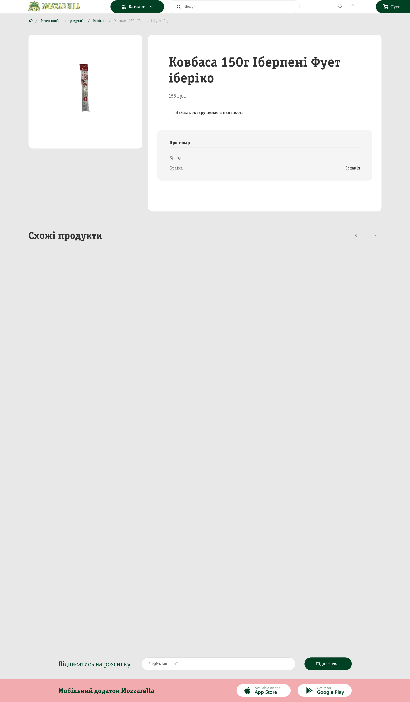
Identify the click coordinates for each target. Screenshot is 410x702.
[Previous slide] (356, 235)
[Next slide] (375, 235)
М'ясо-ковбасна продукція (63, 20)
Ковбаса (100, 20)
